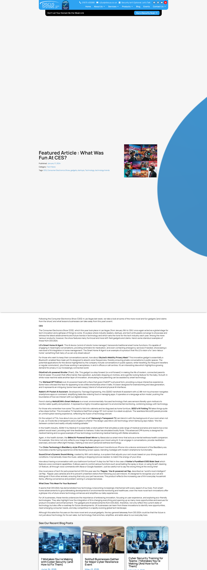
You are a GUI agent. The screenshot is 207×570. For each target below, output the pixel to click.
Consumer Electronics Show (58, 170)
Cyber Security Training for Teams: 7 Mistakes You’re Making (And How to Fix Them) (146, 562)
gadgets (74, 170)
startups (81, 170)
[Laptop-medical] (165, 2)
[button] (99, 6)
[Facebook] (154, 2)
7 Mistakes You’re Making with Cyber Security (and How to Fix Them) (57, 561)
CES (45, 170)
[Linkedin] (158, 2)
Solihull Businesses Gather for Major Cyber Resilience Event (102, 561)
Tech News (51, 167)
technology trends (102, 170)
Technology (89, 170)
